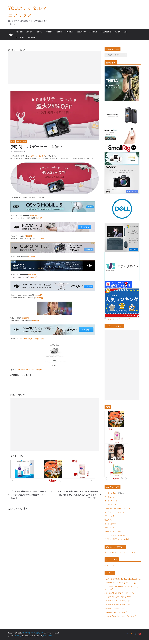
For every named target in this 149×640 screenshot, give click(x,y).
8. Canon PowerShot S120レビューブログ (120, 616)
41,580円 (28, 236)
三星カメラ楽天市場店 (113, 531)
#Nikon (39, 32)
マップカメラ (109, 497)
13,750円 (38, 218)
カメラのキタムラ (111, 501)
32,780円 (31, 256)
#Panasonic (105, 32)
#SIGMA (49, 32)
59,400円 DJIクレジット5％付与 (30, 369)
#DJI (125, 32)
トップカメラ (110, 527)
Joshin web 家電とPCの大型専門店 (117, 508)
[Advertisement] (54, 67)
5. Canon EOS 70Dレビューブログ (117, 604)
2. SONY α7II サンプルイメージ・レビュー (120, 593)
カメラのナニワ (110, 524)
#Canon (19, 32)
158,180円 (33, 277)
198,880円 (38, 295)
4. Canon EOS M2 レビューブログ (117, 600)
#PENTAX (93, 32)
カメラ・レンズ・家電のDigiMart (117, 535)
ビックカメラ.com (111, 493)
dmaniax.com (110, 565)
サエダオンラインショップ (114, 512)
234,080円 (39, 298)
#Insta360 (20, 37)
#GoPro (31, 37)
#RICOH (59, 32)
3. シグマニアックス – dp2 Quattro (118, 597)
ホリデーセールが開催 (37, 156)
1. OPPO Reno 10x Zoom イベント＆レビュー (121, 583)
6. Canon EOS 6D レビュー (115, 608)
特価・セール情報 (21, 141)
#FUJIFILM (69, 32)
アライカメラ (109, 516)
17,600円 (35, 320)
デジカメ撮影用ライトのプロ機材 (117, 539)
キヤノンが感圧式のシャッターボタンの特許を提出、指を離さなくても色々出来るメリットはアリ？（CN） (77, 494)
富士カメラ (109, 520)
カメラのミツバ (110, 504)
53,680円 (40, 239)
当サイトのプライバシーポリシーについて (120, 552)
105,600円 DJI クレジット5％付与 (32, 339)
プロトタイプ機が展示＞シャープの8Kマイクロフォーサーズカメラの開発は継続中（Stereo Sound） (31, 494)
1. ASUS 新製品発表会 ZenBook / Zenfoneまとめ (123, 579)
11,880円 (33, 215)
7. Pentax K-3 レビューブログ (116, 612)
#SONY (29, 32)
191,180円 (32, 274)
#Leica (117, 32)
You (27, 152)
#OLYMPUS (81, 32)
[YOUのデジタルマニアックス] (11, 34)
